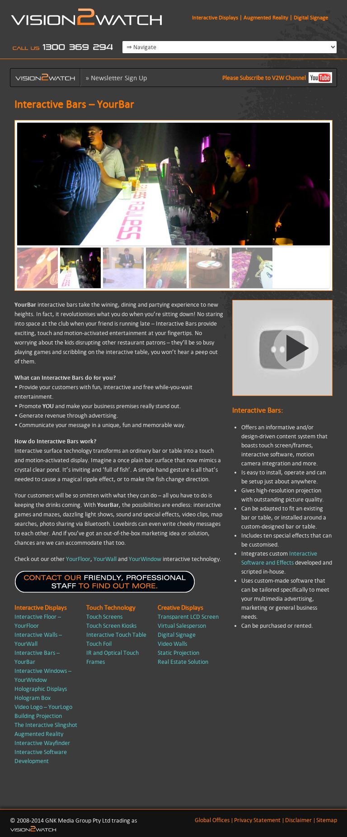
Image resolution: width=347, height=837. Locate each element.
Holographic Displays (40, 688)
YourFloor (78, 559)
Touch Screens (104, 616)
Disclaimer (298, 820)
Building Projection (38, 716)
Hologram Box (32, 697)
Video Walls (172, 643)
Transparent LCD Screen (188, 616)
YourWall (105, 559)
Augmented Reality (38, 734)
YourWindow (145, 559)
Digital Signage (177, 634)
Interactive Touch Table (116, 634)
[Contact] (104, 591)
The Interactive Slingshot (45, 725)
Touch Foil (99, 643)
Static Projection (178, 652)
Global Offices (212, 820)
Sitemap (326, 820)
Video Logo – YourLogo (43, 707)
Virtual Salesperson (182, 625)
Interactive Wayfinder (42, 743)
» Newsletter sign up (116, 78)
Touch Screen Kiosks (111, 625)
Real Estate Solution (183, 661)
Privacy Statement (257, 820)
